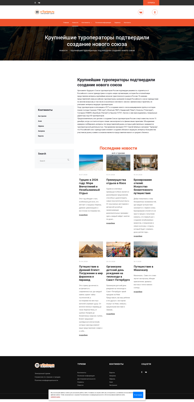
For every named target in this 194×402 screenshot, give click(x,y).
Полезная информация (103, 22)
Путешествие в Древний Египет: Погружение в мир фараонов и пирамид (91, 273)
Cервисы (117, 22)
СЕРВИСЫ (151, 3)
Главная (66, 22)
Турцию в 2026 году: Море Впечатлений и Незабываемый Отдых (89, 186)
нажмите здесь (55, 397)
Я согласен (138, 395)
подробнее (83, 215)
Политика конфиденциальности (46, 380)
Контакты (127, 22)
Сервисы (80, 382)
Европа (41, 136)
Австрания (113, 385)
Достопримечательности (86, 379)
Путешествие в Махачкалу (143, 268)
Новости (75, 22)
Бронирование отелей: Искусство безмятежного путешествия (143, 186)
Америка (41, 131)
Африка (41, 126)
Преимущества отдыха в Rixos (116, 181)
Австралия (42, 116)
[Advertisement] (54, 89)
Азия (40, 121)
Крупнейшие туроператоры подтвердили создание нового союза (103, 50)
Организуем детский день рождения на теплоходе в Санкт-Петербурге (118, 273)
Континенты (86, 22)
